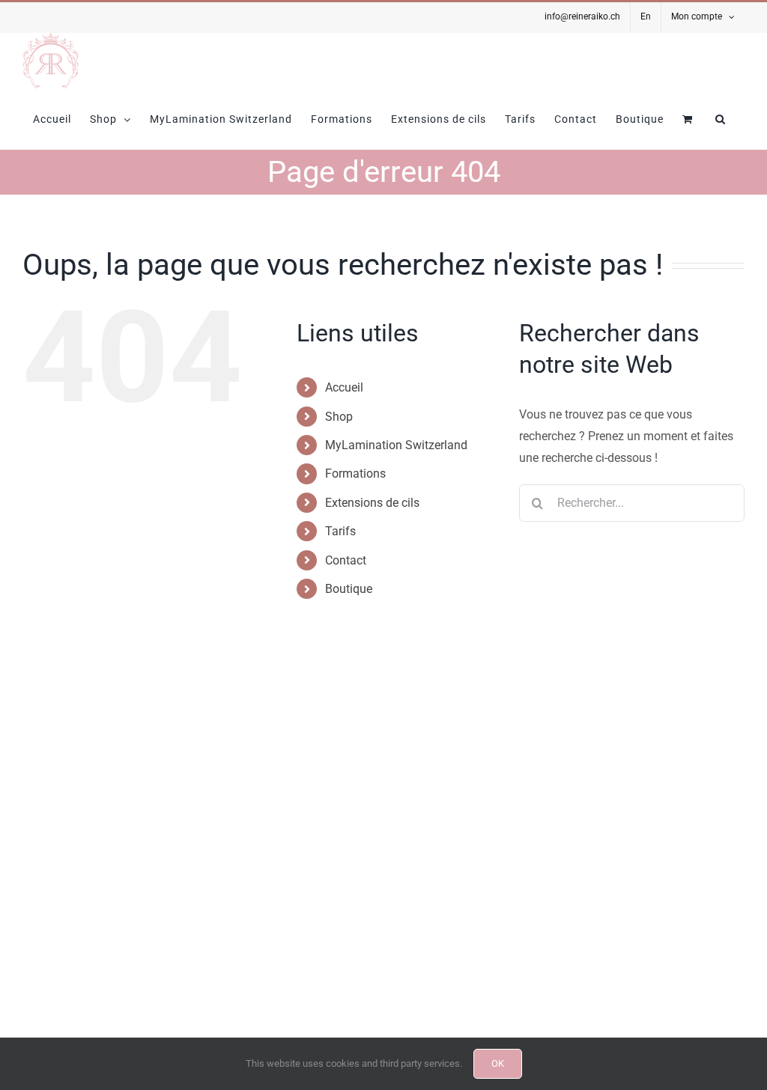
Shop (339, 416)
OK (497, 1063)
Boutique (348, 589)
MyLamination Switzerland (396, 445)
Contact (345, 560)
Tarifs (340, 531)
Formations (355, 473)
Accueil (344, 387)
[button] (720, 119)
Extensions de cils (372, 503)
